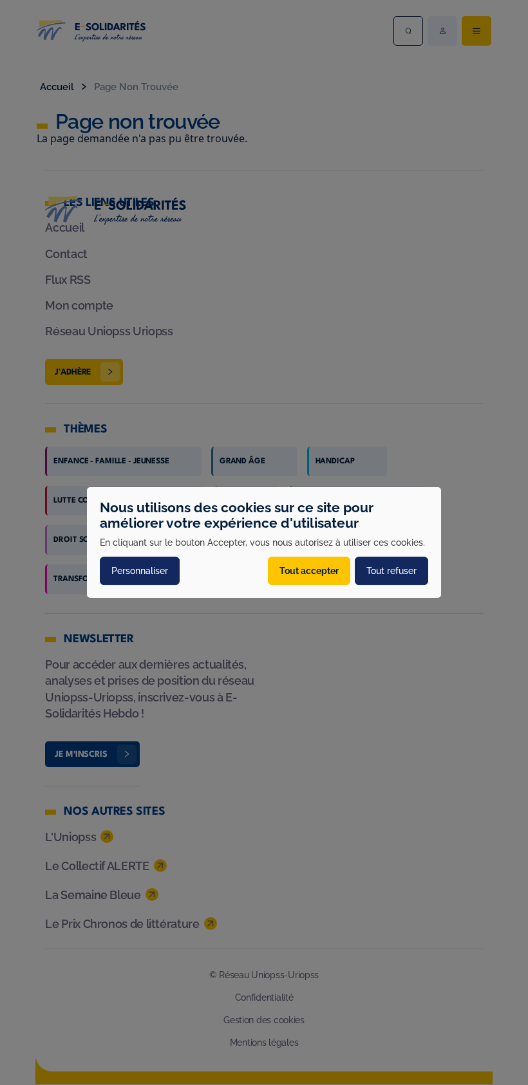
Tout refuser (391, 571)
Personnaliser (139, 571)
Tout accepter (309, 571)
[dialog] (264, 542)
